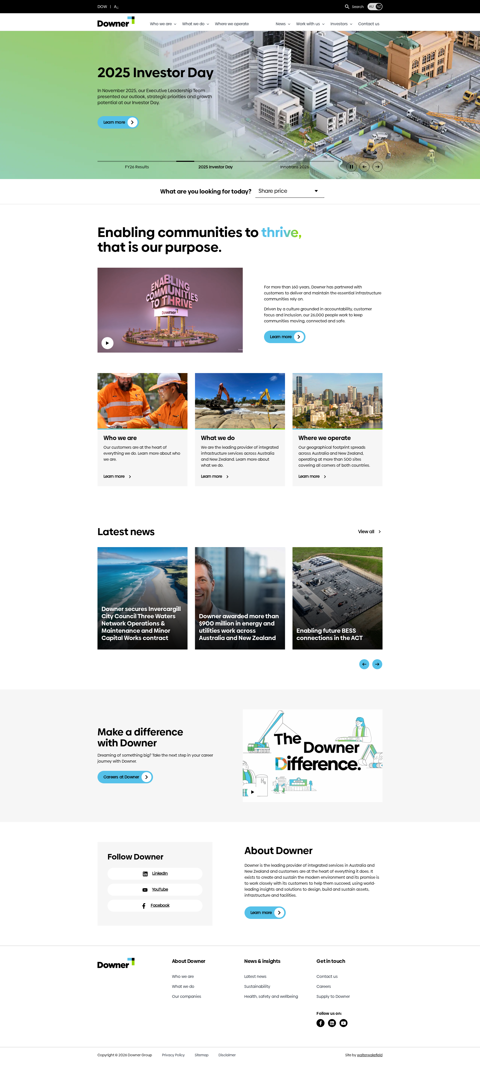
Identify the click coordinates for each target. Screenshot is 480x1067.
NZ (379, 6)
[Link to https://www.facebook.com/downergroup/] (320, 1023)
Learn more (114, 122)
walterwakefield (369, 1055)
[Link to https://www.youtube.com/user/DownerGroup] (344, 1023)
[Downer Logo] (116, 18)
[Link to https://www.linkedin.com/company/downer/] (332, 1023)
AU (371, 6)
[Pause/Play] (351, 167)
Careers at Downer (121, 777)
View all (366, 532)
